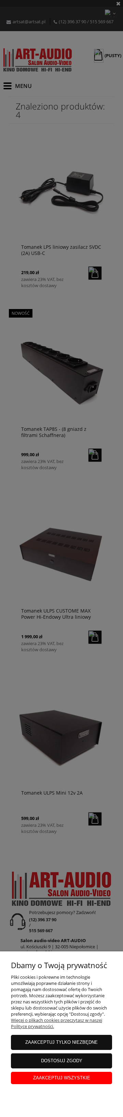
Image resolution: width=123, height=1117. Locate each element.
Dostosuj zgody (61, 1060)
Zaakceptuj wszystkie (61, 1077)
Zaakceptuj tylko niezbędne (61, 1042)
